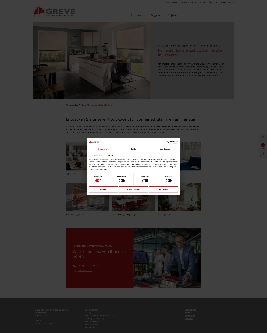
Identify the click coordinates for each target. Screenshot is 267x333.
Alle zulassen (163, 189)
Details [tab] (133, 149)
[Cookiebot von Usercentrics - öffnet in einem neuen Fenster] (169, 142)
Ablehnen (103, 189)
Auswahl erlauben (133, 189)
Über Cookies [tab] (165, 149)
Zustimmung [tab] (102, 149)
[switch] (122, 180)
